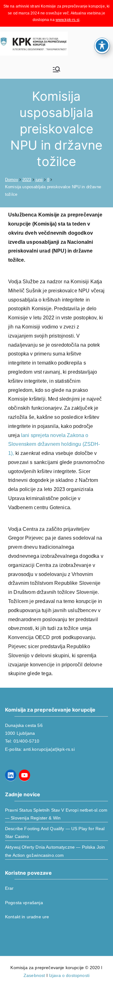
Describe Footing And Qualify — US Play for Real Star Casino (55, 832)
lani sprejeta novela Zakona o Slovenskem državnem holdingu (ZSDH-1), (54, 444)
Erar (9, 888)
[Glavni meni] (56, 69)
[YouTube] (24, 775)
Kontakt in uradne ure (27, 916)
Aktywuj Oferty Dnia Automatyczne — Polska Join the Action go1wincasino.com (55, 851)
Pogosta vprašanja (24, 902)
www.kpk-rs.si (67, 20)
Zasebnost (34, 975)
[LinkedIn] (10, 775)
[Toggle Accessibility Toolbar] (102, 45)
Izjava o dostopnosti (69, 975)
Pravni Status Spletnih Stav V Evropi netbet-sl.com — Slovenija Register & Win (56, 814)
